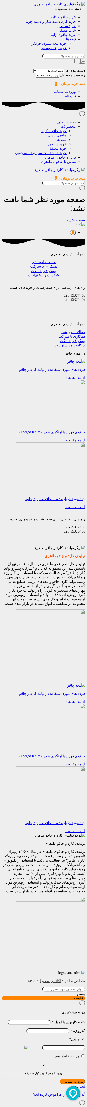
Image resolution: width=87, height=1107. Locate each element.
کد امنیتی (77, 1039)
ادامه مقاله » (75, 378)
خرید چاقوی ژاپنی (62, 35)
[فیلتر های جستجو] (83, 62)
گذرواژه (77, 1031)
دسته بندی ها (75, 71)
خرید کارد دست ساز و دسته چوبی (50, 21)
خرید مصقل (67, 30)
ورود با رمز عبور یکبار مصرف (43, 1073)
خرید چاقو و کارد (63, 17)
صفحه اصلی (66, 122)
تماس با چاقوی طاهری (58, 162)
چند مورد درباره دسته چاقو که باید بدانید (55, 499)
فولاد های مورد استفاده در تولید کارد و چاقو (52, 369)
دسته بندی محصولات (68, 8)
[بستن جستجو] (82, 65)
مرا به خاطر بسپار (66, 1056)
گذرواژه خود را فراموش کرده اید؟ (59, 1094)
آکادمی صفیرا (50, 981)
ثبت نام (70, 96)
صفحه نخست (74, 220)
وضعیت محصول (72, 75)
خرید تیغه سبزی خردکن (49, 43)
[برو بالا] (73, 232)
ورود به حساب (65, 92)
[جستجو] (77, 61)
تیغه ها (71, 39)
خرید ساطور (66, 26)
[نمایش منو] (82, 113)
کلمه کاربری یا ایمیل (68, 1022)
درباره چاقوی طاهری (59, 157)
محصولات (68, 126)
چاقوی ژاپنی (57, 135)
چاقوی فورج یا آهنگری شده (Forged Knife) (51, 432)
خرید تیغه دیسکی (54, 48)
